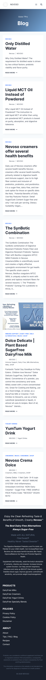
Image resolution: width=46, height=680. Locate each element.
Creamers (9, 456)
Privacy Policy (9, 613)
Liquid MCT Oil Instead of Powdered (18, 94)
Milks (20, 336)
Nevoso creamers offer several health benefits (21, 151)
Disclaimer (7, 621)
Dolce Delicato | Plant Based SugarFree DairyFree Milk (19, 347)
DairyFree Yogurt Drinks (13, 598)
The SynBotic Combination (17, 230)
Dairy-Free (24, 334)
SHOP (25, 336)
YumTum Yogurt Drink (20, 430)
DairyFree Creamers (12, 594)
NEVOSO (8, 39)
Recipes (6, 640)
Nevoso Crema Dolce (18, 462)
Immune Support (12, 334)
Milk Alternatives (33, 362)
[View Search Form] (41, 4)
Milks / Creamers (22, 456)
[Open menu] (36, 4)
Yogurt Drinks (11, 424)
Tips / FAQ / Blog (10, 637)
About (5, 633)
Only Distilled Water (17, 46)
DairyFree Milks (9, 590)
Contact (6, 644)
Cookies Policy (9, 617)
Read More (11, 73)
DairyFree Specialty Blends (15, 602)
